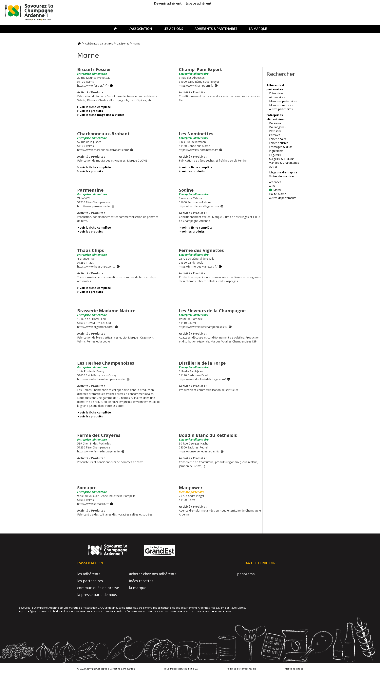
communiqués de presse (98, 587)
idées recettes (141, 580)
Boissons (275, 123)
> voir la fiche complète (94, 107)
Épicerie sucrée (278, 143)
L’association (140, 28)
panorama (246, 573)
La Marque (258, 28)
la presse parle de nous (97, 594)
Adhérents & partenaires (216, 28)
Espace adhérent (199, 3)
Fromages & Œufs (281, 147)
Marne (277, 190)
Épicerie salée (278, 139)
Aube (272, 186)
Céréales (274, 135)
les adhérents (88, 573)
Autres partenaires (281, 109)
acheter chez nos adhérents (152, 573)
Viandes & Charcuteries (284, 163)
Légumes (275, 155)
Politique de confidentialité (241, 668)
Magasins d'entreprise (283, 172)
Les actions (173, 28)
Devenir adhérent (168, 3)
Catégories (123, 43)
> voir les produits (90, 111)
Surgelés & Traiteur (281, 159)
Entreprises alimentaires (277, 95)
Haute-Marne (277, 194)
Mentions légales (294, 668)
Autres (273, 166)
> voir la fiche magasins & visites (100, 115)
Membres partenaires (283, 101)
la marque (137, 587)
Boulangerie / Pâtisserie (277, 129)
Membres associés (281, 105)
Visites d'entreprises (281, 176)
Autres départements (282, 198)
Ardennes (275, 182)
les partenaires (90, 580)
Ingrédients (276, 151)
